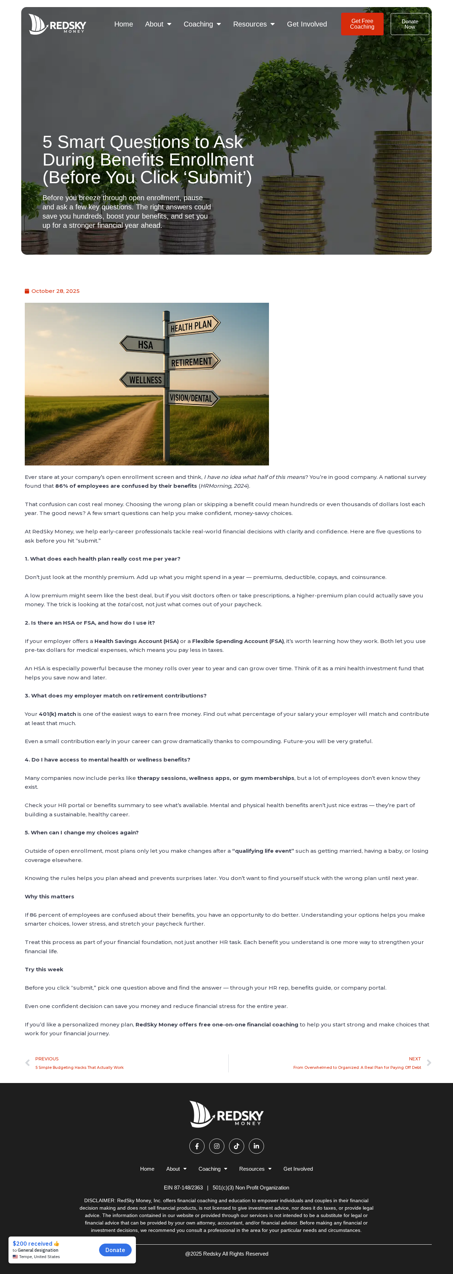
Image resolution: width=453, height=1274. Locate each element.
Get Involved (307, 24)
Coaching (198, 24)
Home (123, 24)
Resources (250, 24)
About (154, 24)
